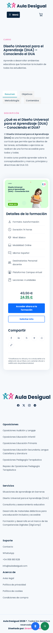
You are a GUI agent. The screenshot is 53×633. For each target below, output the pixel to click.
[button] (13, 15)
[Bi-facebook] (18, 405)
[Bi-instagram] (29, 405)
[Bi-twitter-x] (23, 405)
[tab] (10, 94)
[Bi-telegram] (34, 405)
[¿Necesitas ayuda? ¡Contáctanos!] (45, 626)
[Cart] (40, 14)
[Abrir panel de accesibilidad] (35, 626)
